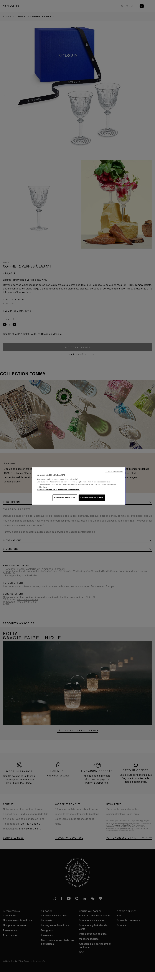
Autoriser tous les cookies (91, 497)
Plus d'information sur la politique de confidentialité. (58, 489)
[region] (78, 486)
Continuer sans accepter (114, 471)
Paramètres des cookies (64, 497)
